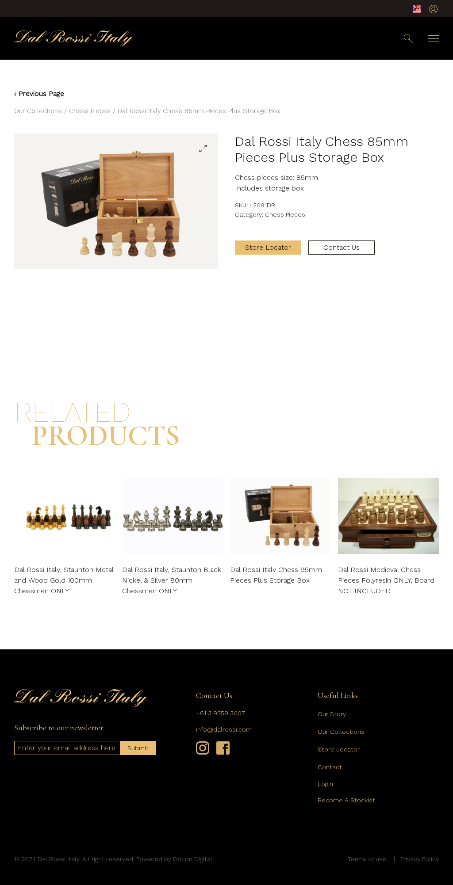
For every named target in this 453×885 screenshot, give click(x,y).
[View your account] (433, 9)
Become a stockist (346, 800)
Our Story (332, 713)
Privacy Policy (419, 858)
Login (325, 783)
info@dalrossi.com (224, 729)
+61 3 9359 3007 (220, 713)
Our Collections (38, 111)
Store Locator (268, 247)
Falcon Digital (192, 858)
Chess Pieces (90, 111)
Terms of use (367, 858)
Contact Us (341, 247)
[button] (203, 148)
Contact (330, 767)
